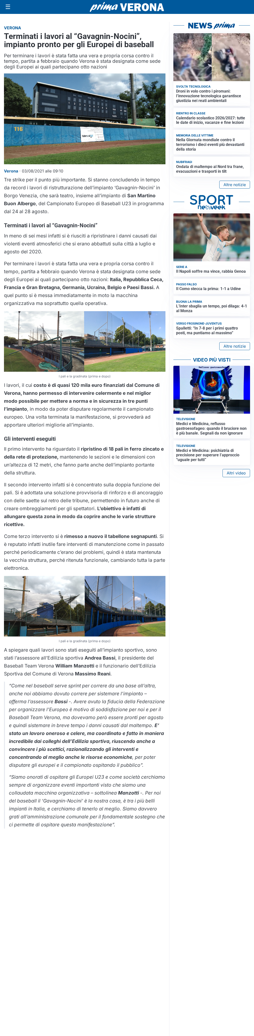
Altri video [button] (236, 472)
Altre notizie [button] (234, 184)
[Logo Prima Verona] (127, 7)
